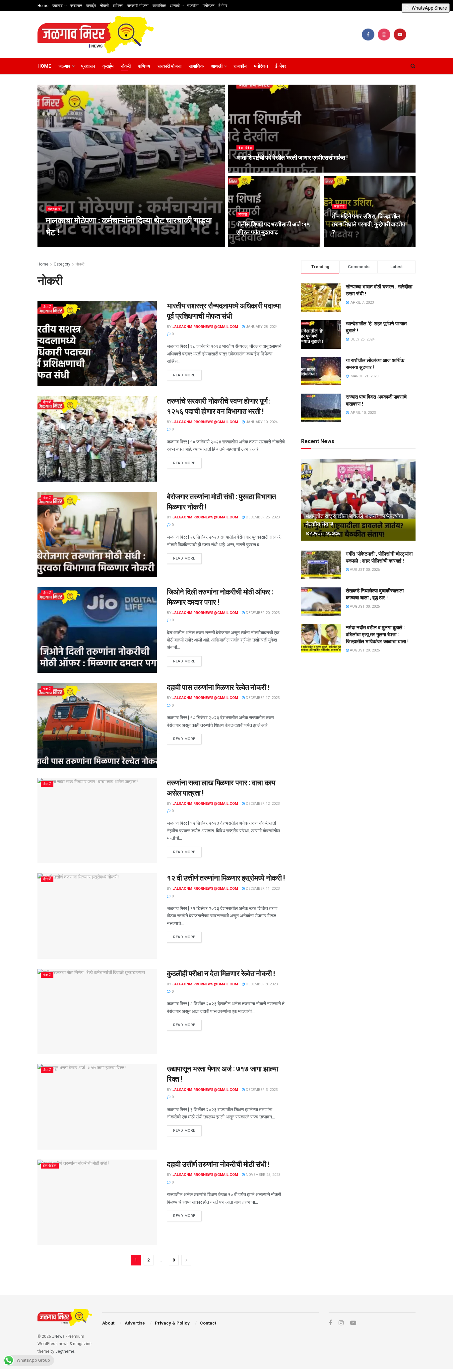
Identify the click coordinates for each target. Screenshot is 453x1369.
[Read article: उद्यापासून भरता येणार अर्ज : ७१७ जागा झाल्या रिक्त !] (97, 1106)
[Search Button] (413, 66)
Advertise (135, 1323)
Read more (187, 373)
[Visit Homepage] (95, 34)
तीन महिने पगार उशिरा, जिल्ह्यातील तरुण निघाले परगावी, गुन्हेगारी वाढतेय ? (368, 224)
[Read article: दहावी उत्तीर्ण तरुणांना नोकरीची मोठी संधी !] (97, 1202)
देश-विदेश (245, 148)
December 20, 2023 (262, 613)
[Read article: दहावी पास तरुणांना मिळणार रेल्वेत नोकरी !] (97, 725)
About (108, 1323)
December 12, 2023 (262, 803)
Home (42, 5)
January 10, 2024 (261, 422)
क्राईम (91, 5)
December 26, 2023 (262, 517)
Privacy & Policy (172, 1323)
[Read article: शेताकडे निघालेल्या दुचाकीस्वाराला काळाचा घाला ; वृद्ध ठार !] (321, 601)
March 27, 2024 (253, 245)
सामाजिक (159, 5)
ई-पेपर (223, 5)
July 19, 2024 (251, 170)
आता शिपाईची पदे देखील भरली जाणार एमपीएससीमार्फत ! (292, 157)
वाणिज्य (118, 5)
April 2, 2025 (136, 245)
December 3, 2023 (261, 1090)
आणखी (175, 5)
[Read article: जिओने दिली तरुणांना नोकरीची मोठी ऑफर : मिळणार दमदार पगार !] (97, 629)
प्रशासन (76, 5)
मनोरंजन (209, 5)
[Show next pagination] (186, 1260)
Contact (208, 1323)
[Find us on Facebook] (368, 34)
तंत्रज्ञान (54, 209)
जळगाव (57, 5)
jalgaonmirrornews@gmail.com (84, 245)
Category (62, 264)
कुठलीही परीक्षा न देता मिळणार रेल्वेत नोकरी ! (221, 973)
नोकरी (104, 5)
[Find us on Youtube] (400, 34)
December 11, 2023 (262, 888)
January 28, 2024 (261, 327)
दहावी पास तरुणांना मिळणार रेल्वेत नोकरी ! (218, 687)
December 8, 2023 (261, 984)
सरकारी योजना (138, 5)
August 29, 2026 (364, 650)
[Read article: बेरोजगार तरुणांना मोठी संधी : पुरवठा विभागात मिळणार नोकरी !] (97, 534)
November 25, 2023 (262, 1175)
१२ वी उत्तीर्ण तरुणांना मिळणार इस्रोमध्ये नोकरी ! (226, 878)
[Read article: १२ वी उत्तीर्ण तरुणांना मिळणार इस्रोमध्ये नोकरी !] (97, 915)
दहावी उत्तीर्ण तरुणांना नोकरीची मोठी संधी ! (218, 1164)
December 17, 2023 (262, 698)
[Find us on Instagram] (384, 34)
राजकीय (193, 5)
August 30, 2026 (324, 533)
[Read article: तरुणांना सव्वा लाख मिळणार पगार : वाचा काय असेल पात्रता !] (97, 820)
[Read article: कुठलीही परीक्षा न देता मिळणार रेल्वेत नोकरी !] (97, 1011)
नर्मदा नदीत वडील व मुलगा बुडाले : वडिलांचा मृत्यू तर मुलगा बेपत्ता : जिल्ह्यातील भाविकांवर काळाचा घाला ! (377, 634)
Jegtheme (64, 1351)
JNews (58, 1336)
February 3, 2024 (351, 245)
